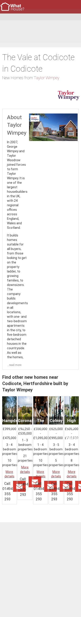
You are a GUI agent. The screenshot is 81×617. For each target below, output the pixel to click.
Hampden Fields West (11, 426)
